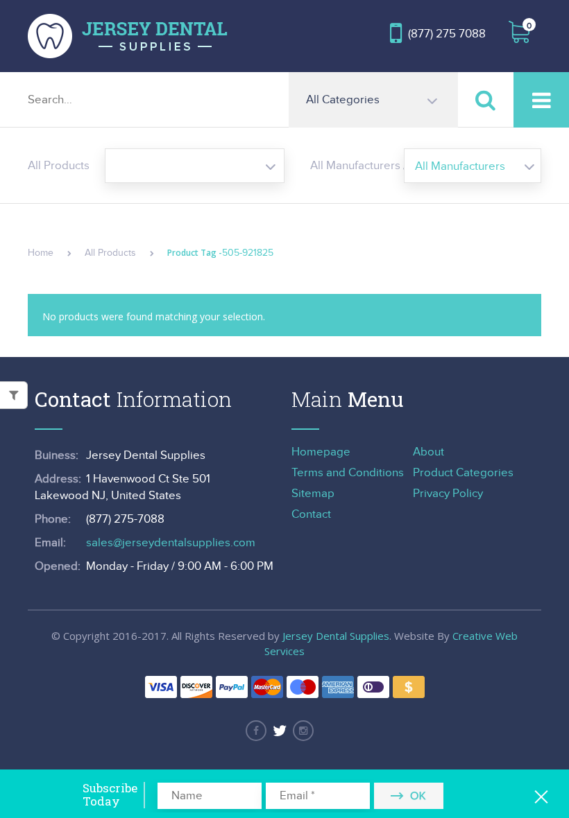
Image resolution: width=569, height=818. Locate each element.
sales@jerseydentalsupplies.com (170, 543)
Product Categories (463, 473)
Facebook (256, 730)
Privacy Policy (448, 494)
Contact (311, 514)
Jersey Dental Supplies (335, 636)
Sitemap (312, 494)
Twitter (279, 730)
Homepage (320, 452)
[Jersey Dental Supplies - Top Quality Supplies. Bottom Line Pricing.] (128, 36)
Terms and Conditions (347, 473)
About (428, 452)
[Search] (485, 99)
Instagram (303, 730)
